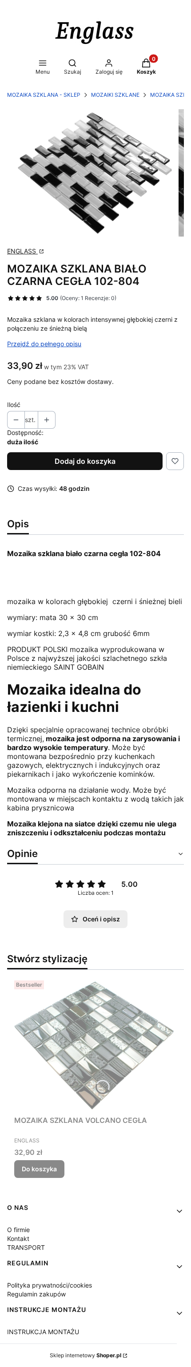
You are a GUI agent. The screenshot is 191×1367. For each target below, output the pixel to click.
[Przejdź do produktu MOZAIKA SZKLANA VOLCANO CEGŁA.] (95, 1044)
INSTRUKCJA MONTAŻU (43, 1331)
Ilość (13, 404)
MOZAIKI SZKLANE (115, 94)
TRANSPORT (26, 1247)
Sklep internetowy (85, 1355)
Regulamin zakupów (36, 1294)
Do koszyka (39, 1169)
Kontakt (18, 1238)
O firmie (18, 1229)
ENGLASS (22, 251)
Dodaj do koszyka (85, 461)
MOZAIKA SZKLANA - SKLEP (43, 94)
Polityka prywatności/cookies (49, 1285)
